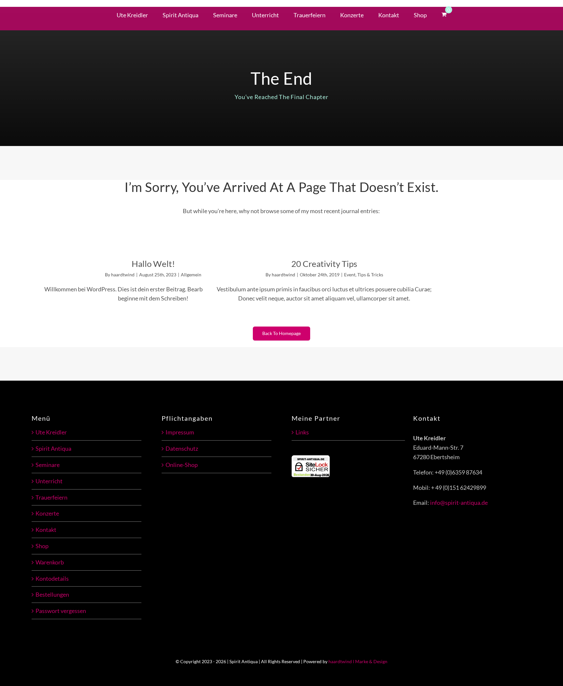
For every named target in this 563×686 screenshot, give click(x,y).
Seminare (48, 464)
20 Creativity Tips (324, 263)
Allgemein (191, 274)
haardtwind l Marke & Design (357, 661)
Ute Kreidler (51, 432)
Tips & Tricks (370, 274)
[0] (443, 14)
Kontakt (46, 529)
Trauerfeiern (51, 497)
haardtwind (123, 274)
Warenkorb (50, 562)
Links (302, 432)
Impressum (180, 432)
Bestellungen (52, 594)
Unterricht (49, 481)
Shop (42, 545)
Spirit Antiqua (53, 448)
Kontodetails (52, 578)
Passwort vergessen (61, 610)
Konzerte (47, 513)
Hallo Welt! (153, 263)
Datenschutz (182, 448)
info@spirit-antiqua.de (459, 502)
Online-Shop (182, 464)
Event (349, 274)
